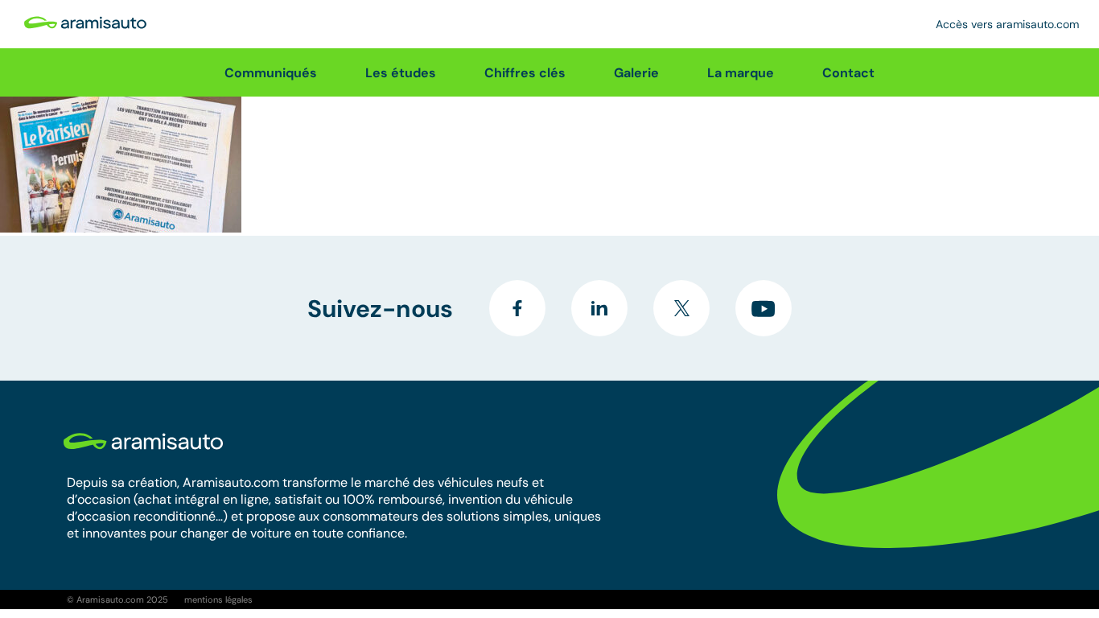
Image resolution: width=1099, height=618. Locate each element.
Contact (848, 72)
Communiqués (270, 72)
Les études (400, 72)
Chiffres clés (525, 72)
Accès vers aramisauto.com (1007, 24)
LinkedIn (599, 308)
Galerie (636, 72)
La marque (740, 72)
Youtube (763, 308)
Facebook (517, 308)
